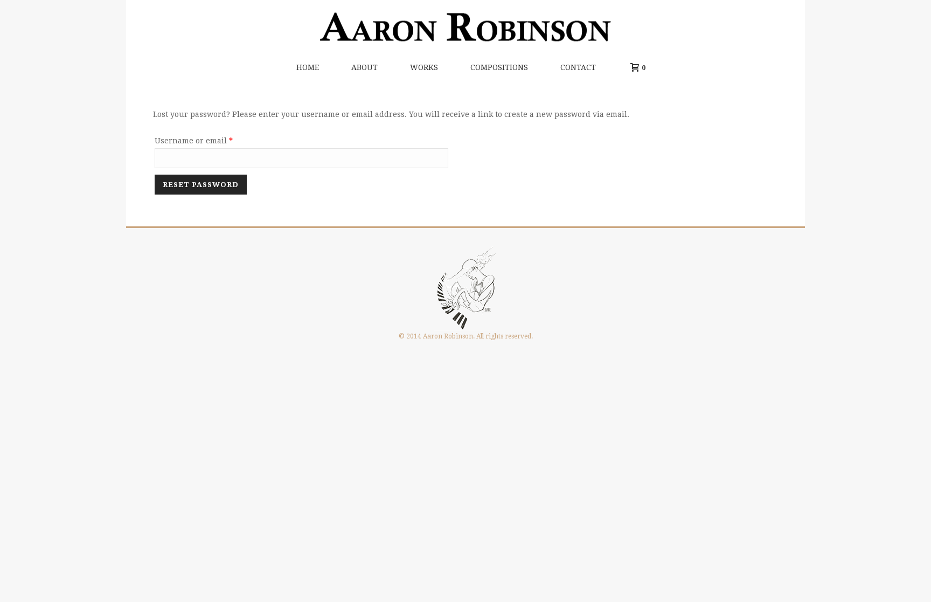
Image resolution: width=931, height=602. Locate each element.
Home (307, 67)
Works (424, 67)
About (364, 67)
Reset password (201, 185)
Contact (578, 67)
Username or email (211, 140)
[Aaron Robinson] (465, 27)
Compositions (499, 67)
